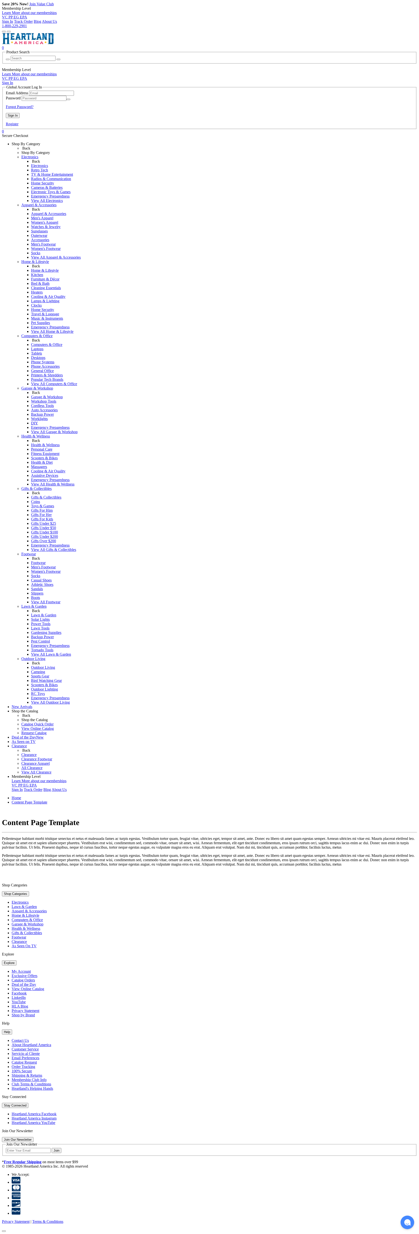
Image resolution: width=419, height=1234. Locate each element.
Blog (37, 21)
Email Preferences (25, 1058)
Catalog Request (24, 1062)
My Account (21, 971)
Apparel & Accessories (48, 214)
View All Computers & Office (54, 384)
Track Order (23, 21)
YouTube (19, 1002)
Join (56, 1150)
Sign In (7, 21)
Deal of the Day (24, 984)
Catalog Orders (23, 980)
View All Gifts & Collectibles (53, 550)
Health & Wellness (45, 445)
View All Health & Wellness (52, 484)
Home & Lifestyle (45, 270)
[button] (407, 1222)
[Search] (8, 59)
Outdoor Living (43, 667)
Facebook (19, 993)
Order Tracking (23, 1067)
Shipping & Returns (27, 1075)
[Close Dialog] (4, 1231)
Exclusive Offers (24, 976)
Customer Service (25, 1049)
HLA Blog (20, 1006)
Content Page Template (29, 802)
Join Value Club (41, 4)
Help (7, 1032)
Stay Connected (15, 1105)
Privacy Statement (25, 1011)
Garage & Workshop (47, 397)
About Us (49, 21)
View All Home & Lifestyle (52, 331)
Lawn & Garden (43, 615)
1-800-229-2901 (14, 26)
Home (16, 798)
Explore (9, 963)
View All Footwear (45, 602)
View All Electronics (47, 201)
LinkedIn (19, 997)
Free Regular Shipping (22, 1162)
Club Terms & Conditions (31, 1084)
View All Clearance (36, 772)
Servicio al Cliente (26, 1053)
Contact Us (20, 1040)
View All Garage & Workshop (54, 432)
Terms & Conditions (47, 1221)
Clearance (29, 755)
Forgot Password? (19, 107)
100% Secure (22, 1071)
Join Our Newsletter (18, 1139)
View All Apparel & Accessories (56, 257)
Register (12, 124)
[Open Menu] (4, 31)
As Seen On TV (24, 946)
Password (13, 98)
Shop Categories (15, 894)
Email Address (17, 93)
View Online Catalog (28, 989)
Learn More (29, 13)
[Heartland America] (28, 43)
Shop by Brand (23, 1015)
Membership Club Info (29, 1080)
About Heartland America (31, 1045)
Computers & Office (46, 344)
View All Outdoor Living (50, 702)
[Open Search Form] (9, 31)
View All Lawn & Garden (51, 654)
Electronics (39, 166)
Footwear (38, 563)
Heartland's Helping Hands (32, 1088)
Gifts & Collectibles (46, 497)
